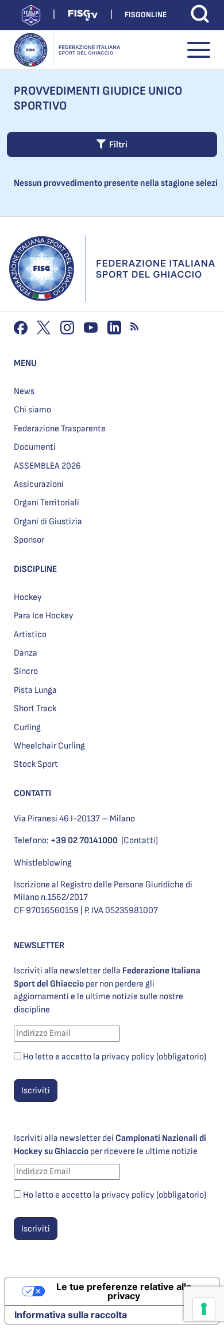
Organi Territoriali (46, 502)
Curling (27, 727)
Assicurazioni (39, 484)
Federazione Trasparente (60, 428)
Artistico (30, 634)
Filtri (117, 144)
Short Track (35, 708)
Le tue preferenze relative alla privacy (123, 1291)
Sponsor (29, 540)
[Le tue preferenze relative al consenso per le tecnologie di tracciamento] (204, 1309)
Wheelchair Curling (49, 746)
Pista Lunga (35, 690)
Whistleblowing (43, 863)
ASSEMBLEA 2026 (47, 466)
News (24, 391)
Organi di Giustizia (48, 521)
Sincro (26, 671)
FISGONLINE (146, 15)
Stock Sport (36, 764)
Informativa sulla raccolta (70, 1314)
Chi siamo (32, 409)
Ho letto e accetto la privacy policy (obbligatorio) (114, 1056)
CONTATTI (32, 793)
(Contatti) (139, 840)
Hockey (28, 597)
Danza (25, 653)
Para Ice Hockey (44, 615)
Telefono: (66, 840)
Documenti (35, 447)
